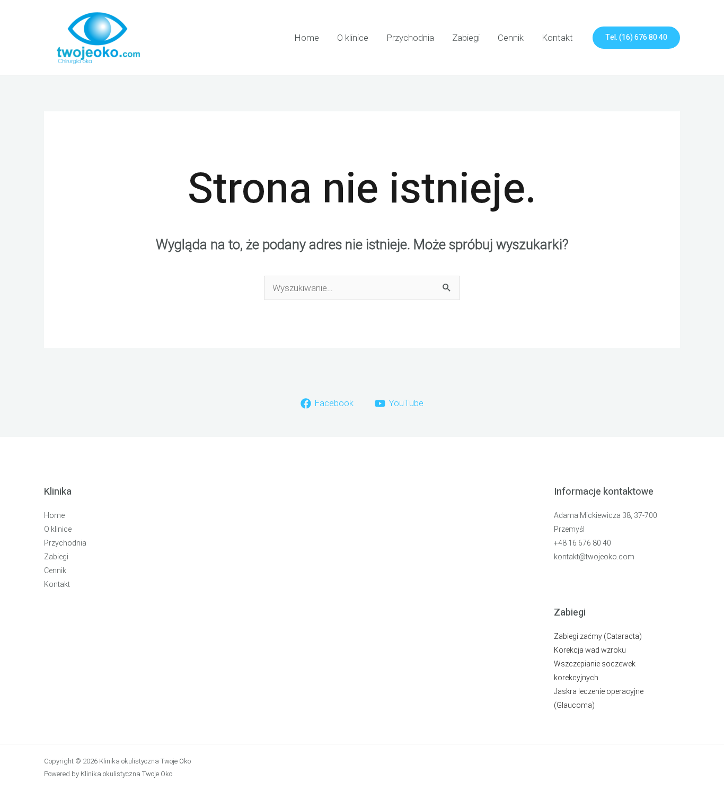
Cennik (511, 37)
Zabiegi (466, 37)
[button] (636, 38)
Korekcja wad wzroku (590, 650)
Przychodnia (410, 37)
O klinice (352, 37)
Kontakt (557, 37)
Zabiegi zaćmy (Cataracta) (598, 636)
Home (306, 37)
